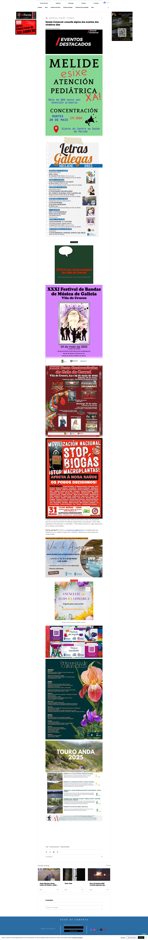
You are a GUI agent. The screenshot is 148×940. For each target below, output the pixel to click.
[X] (101, 930)
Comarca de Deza (67, 7)
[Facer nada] (74, 874)
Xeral (46, 7)
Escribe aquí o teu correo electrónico (72, 924)
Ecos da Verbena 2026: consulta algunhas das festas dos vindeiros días (98, 884)
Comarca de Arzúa (55, 7)
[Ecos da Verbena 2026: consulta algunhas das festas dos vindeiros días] (99, 874)
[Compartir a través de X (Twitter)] (50, 852)
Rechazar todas (132, 937)
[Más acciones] (102, 18)
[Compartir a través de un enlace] (57, 852)
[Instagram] (94, 930)
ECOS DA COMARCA (74, 920)
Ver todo (108, 865)
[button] (108, 7)
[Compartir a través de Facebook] (46, 852)
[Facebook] (91, 930)
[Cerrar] (146, 937)
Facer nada (68, 883)
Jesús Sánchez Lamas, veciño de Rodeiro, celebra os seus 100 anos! (48, 884)
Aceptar (141, 937)
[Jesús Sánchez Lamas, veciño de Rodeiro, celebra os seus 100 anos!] (49, 874)
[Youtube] (104, 930)
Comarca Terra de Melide (81, 7)
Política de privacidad (77, 937)
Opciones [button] (123, 937)
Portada (40, 7)
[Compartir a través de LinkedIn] (53, 852)
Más (92, 7)
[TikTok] (98, 930)
